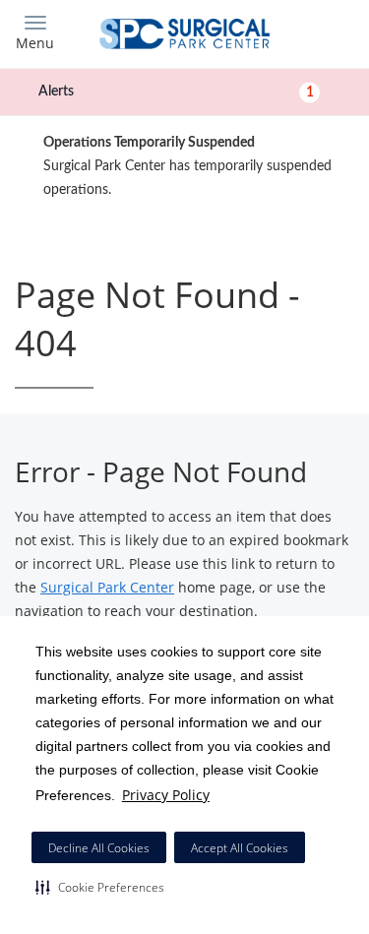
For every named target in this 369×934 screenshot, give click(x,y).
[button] (99, 887)
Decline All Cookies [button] (99, 848)
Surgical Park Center (107, 587)
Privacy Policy (166, 794)
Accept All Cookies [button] (239, 848)
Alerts (176, 91)
